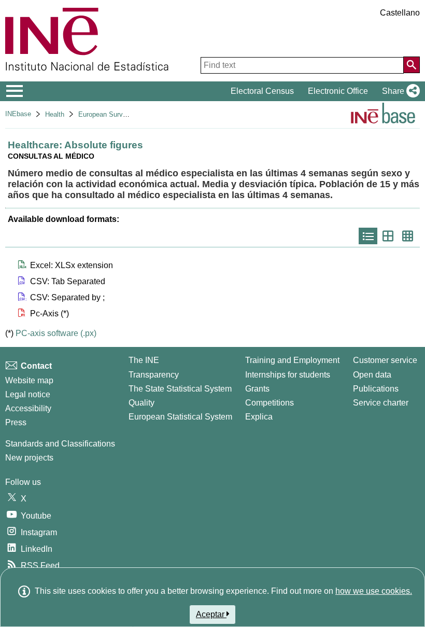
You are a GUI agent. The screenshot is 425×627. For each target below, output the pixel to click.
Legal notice (27, 394)
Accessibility (28, 408)
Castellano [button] (400, 12)
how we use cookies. (373, 591)
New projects (29, 457)
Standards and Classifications (60, 443)
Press (15, 422)
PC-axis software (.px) (56, 333)
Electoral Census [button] (262, 91)
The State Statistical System (180, 388)
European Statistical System (180, 416)
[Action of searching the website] (411, 65)
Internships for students (287, 374)
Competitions (269, 402)
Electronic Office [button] (338, 91)
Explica (259, 416)
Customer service (385, 360)
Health (54, 114)
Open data (372, 374)
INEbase (18, 114)
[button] (399, 91)
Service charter (380, 402)
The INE (144, 360)
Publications (376, 388)
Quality (141, 402)
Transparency (154, 374)
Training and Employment (292, 360)
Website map (29, 380)
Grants (257, 388)
